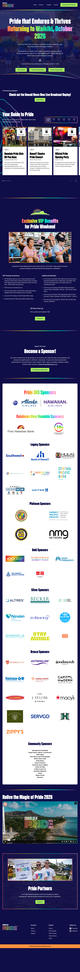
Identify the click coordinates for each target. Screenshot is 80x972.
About (35, 4)
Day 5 (74, 119)
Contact (56, 4)
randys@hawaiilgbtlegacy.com (47, 364)
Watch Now (40, 99)
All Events (40, 318)
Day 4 (69, 119)
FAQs (50, 938)
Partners (40, 902)
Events (41, 4)
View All (48, 119)
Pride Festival (52, 933)
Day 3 (64, 119)
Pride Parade (52, 931)
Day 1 (54, 119)
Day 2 (59, 119)
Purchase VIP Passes (69, 4)
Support (49, 4)
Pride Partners (53, 936)
